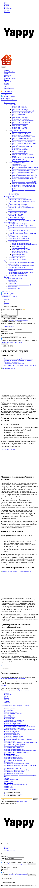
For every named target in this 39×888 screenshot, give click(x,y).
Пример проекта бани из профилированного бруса (19, 247)
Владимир (7, 75)
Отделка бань (8, 783)
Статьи (6, 4)
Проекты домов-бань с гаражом (21, 132)
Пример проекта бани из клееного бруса (24, 244)
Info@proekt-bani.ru (23, 690)
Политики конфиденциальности (18, 320)
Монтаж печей (8, 787)
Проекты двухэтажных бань (20, 119)
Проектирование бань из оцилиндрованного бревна (20, 742)
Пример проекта (9, 754)
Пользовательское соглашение (13, 794)
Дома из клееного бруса (19, 165)
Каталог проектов (9, 709)
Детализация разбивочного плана (14, 363)
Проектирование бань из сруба (13, 749)
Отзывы (6, 5)
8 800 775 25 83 (5, 94)
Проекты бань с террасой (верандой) (23, 111)
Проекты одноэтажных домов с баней (23, 136)
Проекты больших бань (19, 114)
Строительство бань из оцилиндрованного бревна (19, 729)
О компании (8, 8)
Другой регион (9, 88)
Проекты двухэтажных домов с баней (23, 140)
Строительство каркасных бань (14, 736)
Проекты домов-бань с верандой (22, 146)
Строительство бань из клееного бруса (16, 725)
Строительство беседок (11, 733)
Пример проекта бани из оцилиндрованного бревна (20, 251)
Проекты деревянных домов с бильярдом (24, 174)
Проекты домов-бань (10, 712)
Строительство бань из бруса (13, 723)
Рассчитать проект (6, 93)
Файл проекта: (5, 337)
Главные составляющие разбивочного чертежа (18, 359)
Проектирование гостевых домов (14, 744)
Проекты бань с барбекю (19, 128)
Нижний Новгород (10, 78)
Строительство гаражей (11, 731)
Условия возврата (9, 850)
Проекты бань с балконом (20, 124)
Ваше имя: (4, 331)
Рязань (6, 73)
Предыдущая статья (7, 678)
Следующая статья (19, 678)
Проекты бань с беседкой (19, 116)
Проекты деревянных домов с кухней (23, 172)
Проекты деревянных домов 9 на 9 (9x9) (24, 177)
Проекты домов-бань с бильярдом (22, 161)
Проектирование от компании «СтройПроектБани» (20, 365)
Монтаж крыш (8, 781)
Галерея (6, 2)
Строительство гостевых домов (14, 720)
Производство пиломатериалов (14, 771)
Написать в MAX (6, 98)
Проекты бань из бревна (19, 107)
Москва (6, 70)
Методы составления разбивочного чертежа (18, 360)
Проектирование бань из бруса (13, 747)
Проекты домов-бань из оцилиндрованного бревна (20, 148)
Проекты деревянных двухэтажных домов (25, 167)
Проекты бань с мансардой (20, 117)
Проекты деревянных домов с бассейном (24, 183)
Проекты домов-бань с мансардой (22, 141)
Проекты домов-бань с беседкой (21, 145)
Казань (6, 80)
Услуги (6, 778)
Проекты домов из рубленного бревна (23, 185)
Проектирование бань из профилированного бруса (20, 750)
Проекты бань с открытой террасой (23, 120)
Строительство (9, 718)
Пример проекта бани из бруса (21, 243)
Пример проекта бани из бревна (21, 249)
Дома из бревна (16, 164)
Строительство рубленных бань (14, 728)
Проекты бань (8, 710)
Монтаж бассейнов (10, 789)
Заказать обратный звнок (9, 705)
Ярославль (7, 81)
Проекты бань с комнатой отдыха (22, 112)
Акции (6, 10)
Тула (5, 86)
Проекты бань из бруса (19, 106)
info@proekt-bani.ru (23, 705)
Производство (8, 762)
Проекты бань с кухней (19, 125)
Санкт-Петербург (9, 72)
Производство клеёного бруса (13, 773)
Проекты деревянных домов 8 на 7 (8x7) (24, 182)
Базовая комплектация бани (12, 738)
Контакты (7, 12)
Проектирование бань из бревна (14, 746)
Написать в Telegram (9, 96)
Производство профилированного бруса (16, 770)
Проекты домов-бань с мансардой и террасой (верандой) (23, 158)
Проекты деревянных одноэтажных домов (25, 169)
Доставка (7, 847)
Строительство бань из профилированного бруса (19, 726)
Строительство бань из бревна (13, 721)
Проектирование (9, 741)
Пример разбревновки (18, 256)
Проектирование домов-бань (13, 757)
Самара (6, 76)
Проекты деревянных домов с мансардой (24, 175)
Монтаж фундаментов (11, 779)
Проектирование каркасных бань (14, 760)
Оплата (6, 848)
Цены (6, 7)
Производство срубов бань (12, 768)
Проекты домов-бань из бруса (21, 133)
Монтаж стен (8, 786)
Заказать (3, 685)
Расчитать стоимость (7, 326)
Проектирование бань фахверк (13, 758)
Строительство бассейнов (12, 734)
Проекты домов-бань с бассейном (22, 135)
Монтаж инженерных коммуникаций (15, 784)
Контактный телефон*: (8, 333)
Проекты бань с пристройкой (21, 122)
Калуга (6, 84)
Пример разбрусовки (18, 254)
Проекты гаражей (9, 715)
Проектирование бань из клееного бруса (16, 752)
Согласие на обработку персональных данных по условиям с (17, 863)
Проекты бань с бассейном (20, 109)
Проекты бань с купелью (19, 127)
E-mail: (3, 335)
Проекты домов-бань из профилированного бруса (19, 152)
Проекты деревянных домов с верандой (24, 170)
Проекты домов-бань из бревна (21, 138)
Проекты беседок (9, 717)
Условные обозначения (11, 362)
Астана (6, 83)
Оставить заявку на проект (8, 316)
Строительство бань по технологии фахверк (18, 739)
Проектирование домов (11, 755)
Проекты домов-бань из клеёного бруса (24, 143)
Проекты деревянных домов (13, 713)
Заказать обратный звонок (9, 100)
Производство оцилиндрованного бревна (17, 763)
